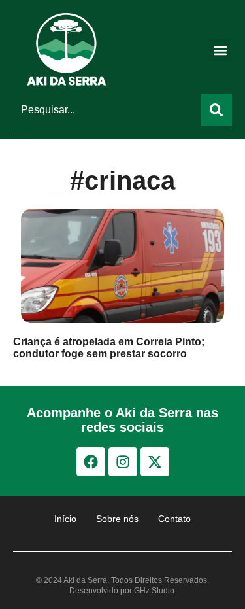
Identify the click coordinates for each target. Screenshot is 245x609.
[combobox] (107, 110)
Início (65, 518)
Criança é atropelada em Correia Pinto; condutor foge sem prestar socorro (108, 347)
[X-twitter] (154, 461)
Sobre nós (117, 518)
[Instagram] (122, 461)
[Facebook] (90, 461)
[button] (220, 50)
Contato (174, 518)
